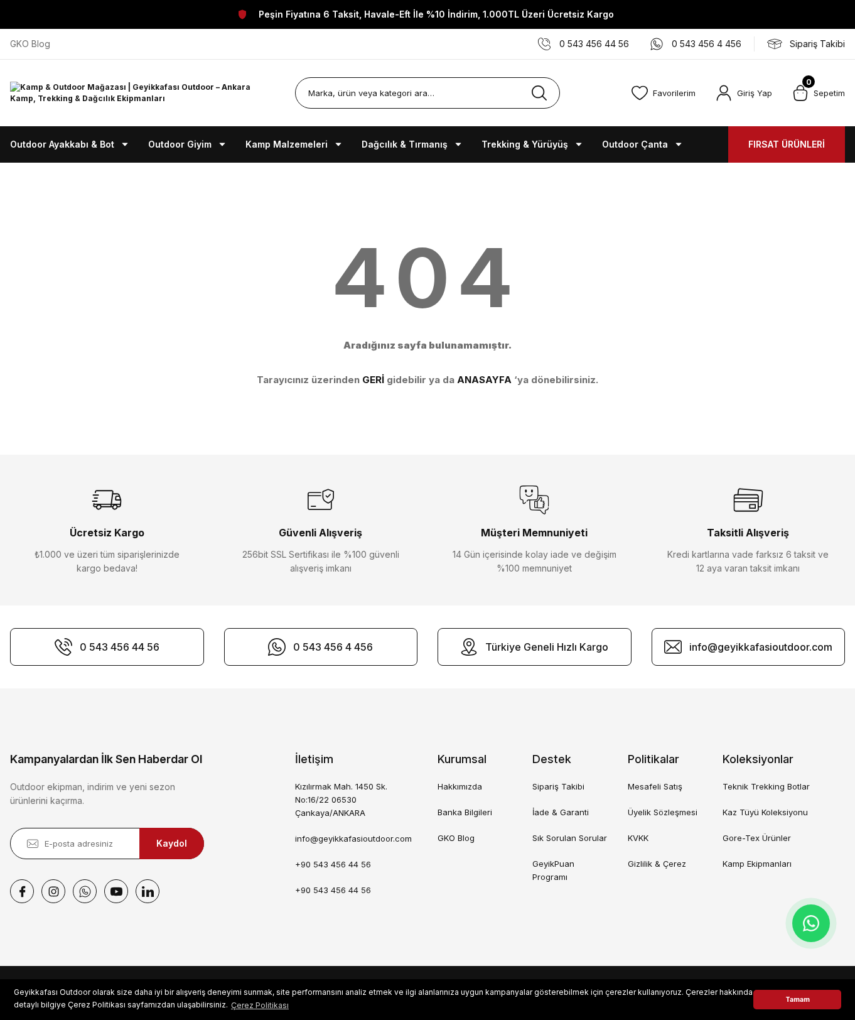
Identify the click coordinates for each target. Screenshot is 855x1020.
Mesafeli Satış (655, 786)
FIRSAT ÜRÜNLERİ (786, 144)
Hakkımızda (460, 786)
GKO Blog (456, 838)
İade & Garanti (560, 812)
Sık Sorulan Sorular (569, 838)
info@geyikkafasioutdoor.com (353, 838)
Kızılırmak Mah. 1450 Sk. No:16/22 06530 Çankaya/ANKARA (341, 799)
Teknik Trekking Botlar (766, 786)
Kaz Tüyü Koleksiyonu (765, 812)
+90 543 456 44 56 (333, 864)
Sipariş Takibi (558, 786)
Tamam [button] (797, 1000)
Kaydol (171, 843)
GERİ (373, 380)
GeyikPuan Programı (553, 870)
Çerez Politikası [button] (260, 1005)
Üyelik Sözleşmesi (662, 812)
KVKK (638, 838)
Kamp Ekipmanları (757, 864)
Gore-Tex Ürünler (757, 838)
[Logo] (142, 93)
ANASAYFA (484, 380)
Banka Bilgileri (465, 812)
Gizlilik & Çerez (657, 864)
